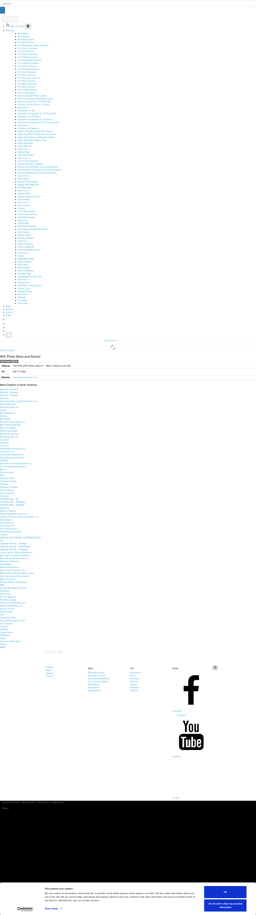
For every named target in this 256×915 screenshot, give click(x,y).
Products (10, 30)
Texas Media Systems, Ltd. (12, 620)
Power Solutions (25, 243)
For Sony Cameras (27, 86)
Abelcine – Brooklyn (9, 389)
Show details (51, 908)
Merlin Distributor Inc (9, 567)
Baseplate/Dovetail (26, 226)
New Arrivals (23, 36)
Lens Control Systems (28, 160)
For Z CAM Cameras (27, 89)
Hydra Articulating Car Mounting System (36, 137)
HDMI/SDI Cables (26, 258)
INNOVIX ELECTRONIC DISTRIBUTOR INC (20, 537)
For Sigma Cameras (27, 83)
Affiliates (134, 690)
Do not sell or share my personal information (225, 905)
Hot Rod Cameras (8, 528)
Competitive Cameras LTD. (12, 448)
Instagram (181, 715)
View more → (24, 107)
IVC (1, 540)
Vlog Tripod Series (26, 217)
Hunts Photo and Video (11, 531)
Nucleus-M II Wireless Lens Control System (38, 166)
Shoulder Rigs (24, 273)
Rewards (134, 687)
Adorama (4, 398)
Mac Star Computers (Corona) (14, 558)
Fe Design (22, 300)
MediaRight (5, 564)
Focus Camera (7, 490)
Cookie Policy (57, 802)
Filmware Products (8, 487)
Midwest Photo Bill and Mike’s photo (17, 573)
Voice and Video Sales (10, 641)
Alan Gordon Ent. (8, 404)
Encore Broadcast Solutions (13, 466)
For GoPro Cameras (27, 65)
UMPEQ (4, 629)
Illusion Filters (24, 193)
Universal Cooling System (30, 285)
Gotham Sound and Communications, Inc (19, 516)
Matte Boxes (23, 178)
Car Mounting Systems (28, 128)
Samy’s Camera (7, 608)
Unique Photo (6, 632)
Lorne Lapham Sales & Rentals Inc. (16, 552)
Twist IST (4, 626)
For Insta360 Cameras (28, 63)
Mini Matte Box (25, 187)
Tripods (21, 208)
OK (225, 892)
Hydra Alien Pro (25, 146)
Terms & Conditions (11, 802)
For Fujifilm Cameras (27, 54)
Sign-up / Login (17, 26)
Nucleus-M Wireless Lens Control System (37, 172)
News (8, 306)
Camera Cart (24, 205)
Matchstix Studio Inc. (9, 561)
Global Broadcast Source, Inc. (14, 513)
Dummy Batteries (26, 270)
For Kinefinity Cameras (28, 68)
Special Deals (94, 690)
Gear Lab (22, 220)
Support (9, 309)
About (133, 675)
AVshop (3, 415)
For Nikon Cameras (27, 74)
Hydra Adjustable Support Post (32, 140)
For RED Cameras (26, 80)
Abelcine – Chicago (9, 395)
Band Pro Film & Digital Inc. (13, 421)
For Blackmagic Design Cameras (33, 45)
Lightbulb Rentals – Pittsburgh (14, 549)
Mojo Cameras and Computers (14, 576)
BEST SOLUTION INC (10, 424)
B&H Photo (5, 418)
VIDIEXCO (5, 635)
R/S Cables (23, 264)
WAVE (3, 647)
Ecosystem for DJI (26, 110)
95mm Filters (24, 199)
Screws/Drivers (25, 291)
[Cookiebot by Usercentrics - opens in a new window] (25, 909)
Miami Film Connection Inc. (12, 570)
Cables (21, 255)
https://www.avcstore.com (25, 377)
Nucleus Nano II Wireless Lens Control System (39, 169)
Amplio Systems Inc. (9, 407)
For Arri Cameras (26, 42)
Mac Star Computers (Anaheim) (15, 555)
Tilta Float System (26, 154)
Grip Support (6, 519)
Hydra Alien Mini (25, 143)
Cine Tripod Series (26, 211)
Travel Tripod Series (27, 214)
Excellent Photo (7, 478)
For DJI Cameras (26, 51)
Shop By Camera (26, 39)
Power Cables (24, 261)
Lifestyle (21, 297)
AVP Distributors (7, 412)
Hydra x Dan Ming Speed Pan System (35, 131)
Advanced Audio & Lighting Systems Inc (18, 401)
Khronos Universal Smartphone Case (35, 98)
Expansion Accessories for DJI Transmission (38, 122)
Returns (134, 681)
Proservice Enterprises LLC (12, 602)
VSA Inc (3, 644)
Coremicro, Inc (7, 451)
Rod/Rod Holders (26, 237)
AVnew (3, 410)
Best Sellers (23, 33)
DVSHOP (4, 460)
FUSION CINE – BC (9, 498)
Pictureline (5, 590)
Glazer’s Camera (8, 510)
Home (3, 350)
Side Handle (23, 231)
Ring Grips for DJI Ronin (29, 116)
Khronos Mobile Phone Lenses (32, 95)
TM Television (6, 623)
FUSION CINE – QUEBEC (12, 504)
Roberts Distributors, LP (11, 605)
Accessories (23, 282)
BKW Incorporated (8, 430)
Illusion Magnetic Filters (29, 196)
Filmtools (4, 484)
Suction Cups (24, 288)
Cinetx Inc (4, 445)
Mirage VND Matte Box (28, 184)
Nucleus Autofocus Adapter (30, 163)
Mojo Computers (8, 578)
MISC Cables (24, 267)
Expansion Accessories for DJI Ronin (35, 119)
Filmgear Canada (8, 481)
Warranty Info (28, 802)
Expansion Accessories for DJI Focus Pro (37, 113)
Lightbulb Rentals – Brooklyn (13, 543)
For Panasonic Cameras (29, 77)
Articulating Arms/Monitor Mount (33, 229)
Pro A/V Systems (8, 596)
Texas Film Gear (8, 617)
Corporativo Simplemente (12, 454)
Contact (9, 312)
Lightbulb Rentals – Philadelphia (15, 546)
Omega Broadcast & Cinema (13, 587)
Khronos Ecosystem (27, 92)
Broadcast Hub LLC (9, 436)
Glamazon (5, 507)
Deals (8, 314)
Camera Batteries (26, 246)
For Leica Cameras (27, 71)
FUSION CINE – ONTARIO (12, 501)
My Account (135, 672)
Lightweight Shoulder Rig (29, 276)
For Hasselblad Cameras (29, 60)
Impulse (3, 534)
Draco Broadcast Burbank (12, 457)
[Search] (2, 10)
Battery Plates (24, 234)
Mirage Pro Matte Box (28, 181)
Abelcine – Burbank (9, 392)
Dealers (11, 350)
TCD (2, 614)
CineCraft (4, 439)
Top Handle (23, 223)
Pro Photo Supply (8, 599)
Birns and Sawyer (8, 427)
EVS (2, 475)
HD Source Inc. (7, 522)
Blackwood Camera (9, 433)
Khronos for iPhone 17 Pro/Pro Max (34, 101)
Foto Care (4, 495)
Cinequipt (4, 442)
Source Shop (6, 611)
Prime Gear (5, 593)
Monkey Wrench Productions (13, 581)
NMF (2, 584)
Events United (6, 472)
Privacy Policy (43, 802)
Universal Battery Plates (29, 249)
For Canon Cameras (27, 48)
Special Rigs (23, 151)
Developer (135, 678)
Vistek (3, 638)
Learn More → (111, 340)
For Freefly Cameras (27, 57)
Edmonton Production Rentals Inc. (16, 463)
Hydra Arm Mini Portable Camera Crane (36, 134)
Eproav (3, 469)
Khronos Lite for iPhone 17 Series (33, 104)
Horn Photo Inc (7, 525)
